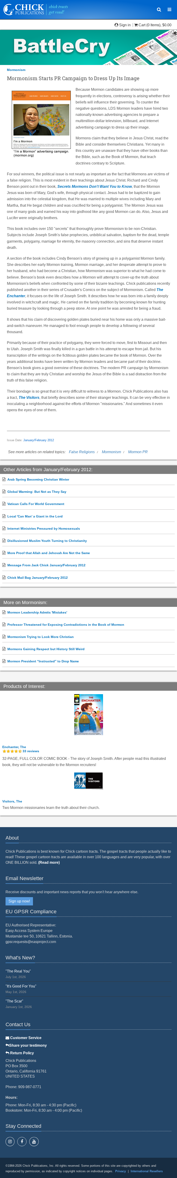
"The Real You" (18, 971)
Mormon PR (138, 452)
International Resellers (147, 1171)
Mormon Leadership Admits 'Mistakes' (37, 612)
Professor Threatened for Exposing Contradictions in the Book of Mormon (65, 624)
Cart (142, 25)
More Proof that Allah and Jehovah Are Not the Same (48, 553)
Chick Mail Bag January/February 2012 (37, 577)
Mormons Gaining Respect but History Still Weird (46, 649)
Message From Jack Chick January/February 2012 (46, 565)
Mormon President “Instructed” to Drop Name (43, 661)
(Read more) (49, 862)
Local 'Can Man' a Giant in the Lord (35, 516)
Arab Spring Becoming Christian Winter (38, 479)
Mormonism (16, 70)
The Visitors (29, 398)
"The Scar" (14, 1001)
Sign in (125, 25)
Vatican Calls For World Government (35, 504)
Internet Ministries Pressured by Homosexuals (43, 528)
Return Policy (21, 1053)
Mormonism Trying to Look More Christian (40, 637)
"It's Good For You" (21, 986)
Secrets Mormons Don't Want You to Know (94, 186)
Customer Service (25, 1038)
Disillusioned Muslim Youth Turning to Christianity (47, 541)
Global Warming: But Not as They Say (36, 492)
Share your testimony (28, 1045)
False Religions (82, 452)
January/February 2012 (38, 440)
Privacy (120, 1171)
